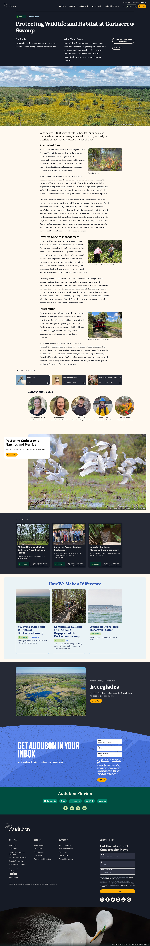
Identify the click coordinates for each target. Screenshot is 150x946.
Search (123, 6)
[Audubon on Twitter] (113, 899)
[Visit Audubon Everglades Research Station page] (105, 621)
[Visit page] (87, 472)
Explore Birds (83, 6)
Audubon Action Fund (17, 865)
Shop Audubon (126, 2)
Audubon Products (66, 849)
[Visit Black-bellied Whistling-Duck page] (105, 380)
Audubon (10, 5)
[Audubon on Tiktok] (123, 899)
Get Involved (96, 6)
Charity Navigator (13, 873)
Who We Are (13, 845)
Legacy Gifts (63, 856)
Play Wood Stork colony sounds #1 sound (48, 383)
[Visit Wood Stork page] (33, 380)
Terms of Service (116, 761)
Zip (99, 747)
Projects (35, 17)
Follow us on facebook (65, 808)
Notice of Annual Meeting (18, 858)
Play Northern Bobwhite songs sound (84, 383)
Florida (21, 17)
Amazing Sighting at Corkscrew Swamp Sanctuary (105, 545)
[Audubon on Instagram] (102, 899)
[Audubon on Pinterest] (129, 899)
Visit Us (117, 48)
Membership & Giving (111, 6)
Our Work (62, 6)
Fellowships (38, 849)
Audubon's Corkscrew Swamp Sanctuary (39, 564)
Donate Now (63, 852)
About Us (72, 6)
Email (99, 740)
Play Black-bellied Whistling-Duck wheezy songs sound (120, 383)
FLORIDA (24, 564)
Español (143, 2)
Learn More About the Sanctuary (123, 41)
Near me (132, 6)
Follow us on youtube (84, 808)
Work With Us (39, 845)
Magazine (135, 2)
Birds (63, 801)
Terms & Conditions (108, 774)
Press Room (38, 852)
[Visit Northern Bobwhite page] (69, 380)
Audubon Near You (66, 845)
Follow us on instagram (78, 808)
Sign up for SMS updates (43, 859)
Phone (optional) (103, 753)
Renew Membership (66, 859)
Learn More (11, 454)
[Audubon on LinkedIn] (118, 899)
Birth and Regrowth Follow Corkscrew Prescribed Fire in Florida (33, 545)
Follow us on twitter (72, 808)
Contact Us (51, 801)
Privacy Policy (105, 761)
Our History (13, 849)
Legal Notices (35, 884)
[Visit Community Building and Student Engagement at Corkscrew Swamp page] (69, 621)
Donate (142, 6)
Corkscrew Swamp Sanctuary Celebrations (69, 545)
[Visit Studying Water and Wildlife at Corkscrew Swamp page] (33, 621)
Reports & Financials (16, 861)
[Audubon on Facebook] (107, 899)
